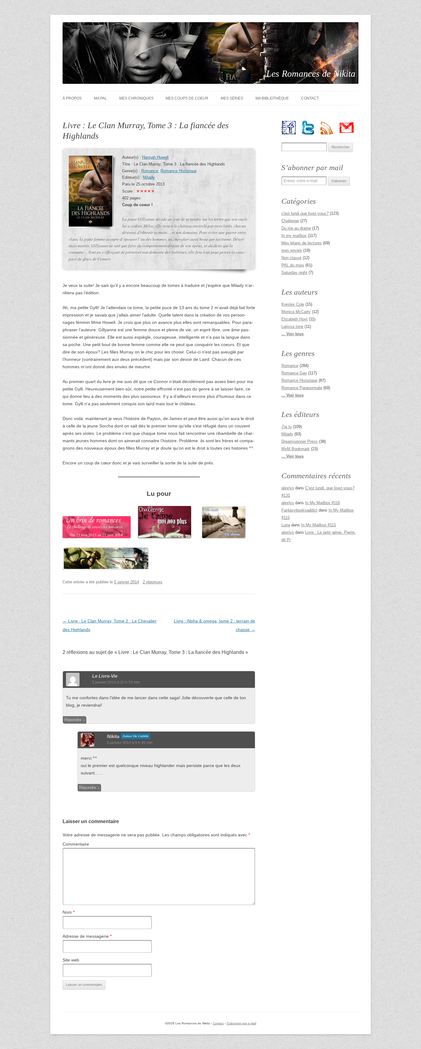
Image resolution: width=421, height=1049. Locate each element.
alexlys (287, 488)
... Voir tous (292, 334)
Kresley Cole (292, 304)
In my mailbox (294, 235)
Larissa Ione (292, 326)
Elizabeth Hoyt (294, 319)
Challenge (290, 220)
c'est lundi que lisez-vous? (305, 213)
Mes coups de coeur (187, 98)
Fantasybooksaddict (299, 510)
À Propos (72, 98)
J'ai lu (286, 426)
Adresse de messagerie (87, 936)
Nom (69, 912)
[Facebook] (291, 127)
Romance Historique (179, 171)
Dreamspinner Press (299, 441)
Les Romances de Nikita (310, 73)
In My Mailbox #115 (318, 525)
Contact (310, 98)
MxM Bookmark (295, 449)
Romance (149, 171)
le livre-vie (104, 676)
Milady (149, 177)
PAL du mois (292, 265)
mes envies (291, 250)
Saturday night (294, 272)
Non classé (291, 257)
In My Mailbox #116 (322, 502)
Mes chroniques (136, 98)
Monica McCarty (296, 311)
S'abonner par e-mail (241, 1023)
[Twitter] (310, 127)
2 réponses (152, 582)
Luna (285, 525)
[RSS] (329, 127)
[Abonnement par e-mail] (349, 127)
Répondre (72, 719)
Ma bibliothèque (272, 98)
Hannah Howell (155, 157)
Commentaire (76, 844)
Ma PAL (100, 98)
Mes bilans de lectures (301, 243)
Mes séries (232, 98)
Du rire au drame (296, 228)
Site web (71, 959)
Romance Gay (294, 373)
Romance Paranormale (301, 388)
